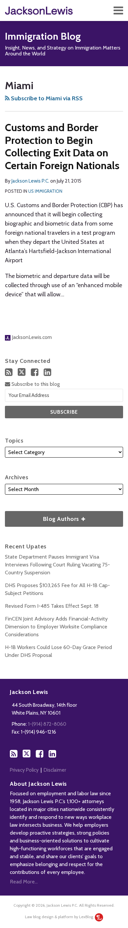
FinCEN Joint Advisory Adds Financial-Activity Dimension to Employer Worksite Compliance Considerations (56, 627)
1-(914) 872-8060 (47, 724)
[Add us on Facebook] (34, 372)
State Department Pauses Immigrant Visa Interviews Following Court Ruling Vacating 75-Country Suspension (57, 565)
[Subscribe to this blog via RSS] (8, 372)
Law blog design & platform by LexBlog (59, 916)
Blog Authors (42, 517)
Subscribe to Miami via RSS (46, 98)
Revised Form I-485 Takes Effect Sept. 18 (51, 606)
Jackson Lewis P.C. (30, 181)
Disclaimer (55, 770)
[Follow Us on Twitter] (22, 372)
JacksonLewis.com (31, 337)
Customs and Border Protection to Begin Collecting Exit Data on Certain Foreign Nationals (62, 146)
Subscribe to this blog (35, 384)
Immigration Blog (43, 36)
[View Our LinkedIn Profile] (47, 372)
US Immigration (45, 191)
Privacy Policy (24, 770)
